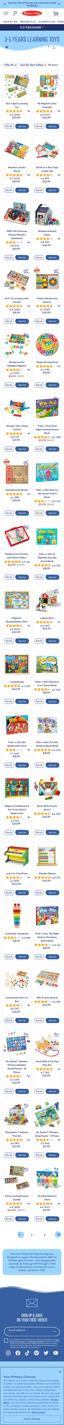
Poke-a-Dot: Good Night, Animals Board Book (47, 427)
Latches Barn (47, 616)
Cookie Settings (32, 1419)
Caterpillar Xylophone (17, 931)
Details (49, 3)
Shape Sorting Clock (47, 360)
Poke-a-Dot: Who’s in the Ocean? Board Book (47, 491)
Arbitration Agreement (36, 1339)
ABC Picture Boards (47, 995)
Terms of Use (38, 1412)
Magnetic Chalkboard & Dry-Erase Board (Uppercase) (17, 807)
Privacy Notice (20, 1339)
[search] (15, 12)
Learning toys (46, 19)
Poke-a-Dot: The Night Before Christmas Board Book (47, 935)
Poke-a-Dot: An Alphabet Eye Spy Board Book (47, 556)
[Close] (60, 1371)
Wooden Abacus (47, 871)
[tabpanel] (32, 653)
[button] (5, 3)
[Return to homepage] (32, 12)
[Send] (56, 1329)
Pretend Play (28, 19)
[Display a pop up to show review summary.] (29, 110)
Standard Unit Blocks (17, 488)
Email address (17, 1328)
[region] (32, 1396)
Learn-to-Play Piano (17, 871)
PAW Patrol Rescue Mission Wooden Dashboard (17, 233)
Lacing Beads (17, 679)
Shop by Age (10, 19)
